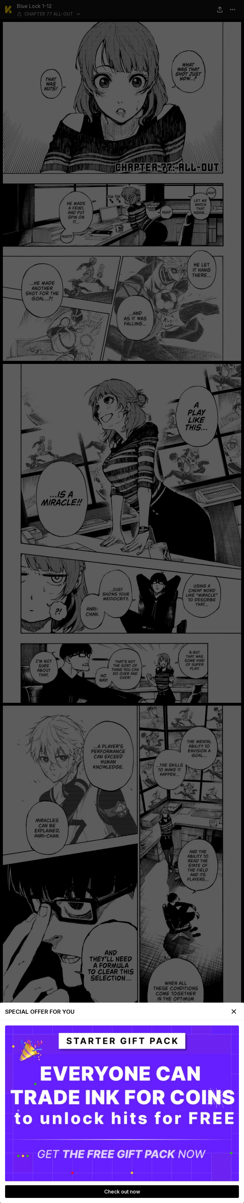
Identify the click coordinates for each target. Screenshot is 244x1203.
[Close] (234, 1011)
